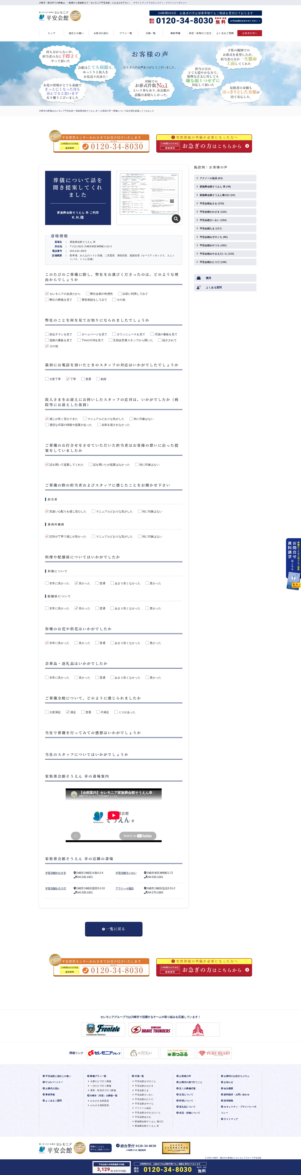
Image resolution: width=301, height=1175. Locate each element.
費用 (208, 277)
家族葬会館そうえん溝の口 (217, 195)
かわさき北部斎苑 (99, 1100)
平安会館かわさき (55, 873)
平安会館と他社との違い (58, 1076)
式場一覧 (151, 33)
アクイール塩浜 (124, 888)
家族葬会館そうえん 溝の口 (149, 1121)
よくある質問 (214, 287)
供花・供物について (189, 1112)
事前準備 (175, 33)
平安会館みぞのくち (214, 237)
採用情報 (228, 1100)
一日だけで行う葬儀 (100, 1086)
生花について (186, 1094)
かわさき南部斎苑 (99, 1105)
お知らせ (228, 1082)
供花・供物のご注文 (200, 33)
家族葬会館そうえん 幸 (87, 111)
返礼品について (187, 1106)
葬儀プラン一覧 (98, 1076)
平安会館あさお (212, 203)
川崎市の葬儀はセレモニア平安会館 (56, 111)
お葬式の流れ (101, 33)
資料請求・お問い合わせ (236, 1094)
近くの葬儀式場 (187, 1088)
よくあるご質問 (225, 33)
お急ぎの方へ (249, 33)
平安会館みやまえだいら (217, 253)
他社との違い (76, 33)
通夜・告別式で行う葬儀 (103, 1090)
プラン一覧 (125, 33)
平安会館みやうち (213, 245)
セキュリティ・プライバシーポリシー (169, 3)
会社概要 (228, 1088)
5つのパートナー (54, 1082)
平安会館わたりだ (55, 888)
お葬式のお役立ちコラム (236, 1076)
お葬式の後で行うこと (190, 1082)
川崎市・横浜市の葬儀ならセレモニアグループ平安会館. (237, 1158)
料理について (186, 1100)
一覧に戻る (115, 928)
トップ (51, 33)
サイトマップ (141, 3)
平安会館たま (211, 228)
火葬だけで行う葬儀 (100, 1081)
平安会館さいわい (125, 873)
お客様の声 (105, 111)
